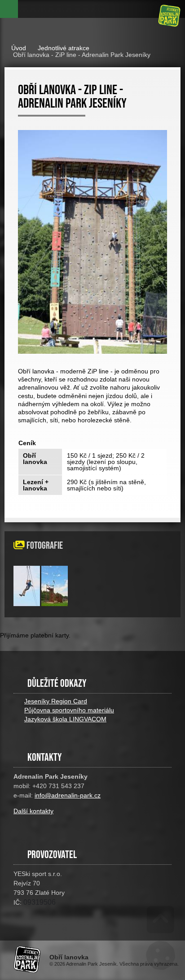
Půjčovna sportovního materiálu (69, 710)
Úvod (169, 15)
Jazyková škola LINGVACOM (65, 719)
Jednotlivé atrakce (63, 48)
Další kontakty (33, 811)
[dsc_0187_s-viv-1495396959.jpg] (54, 603)
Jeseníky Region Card (55, 701)
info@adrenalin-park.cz (68, 795)
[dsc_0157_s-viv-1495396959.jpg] (26, 603)
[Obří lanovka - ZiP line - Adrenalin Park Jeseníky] (92, 242)
